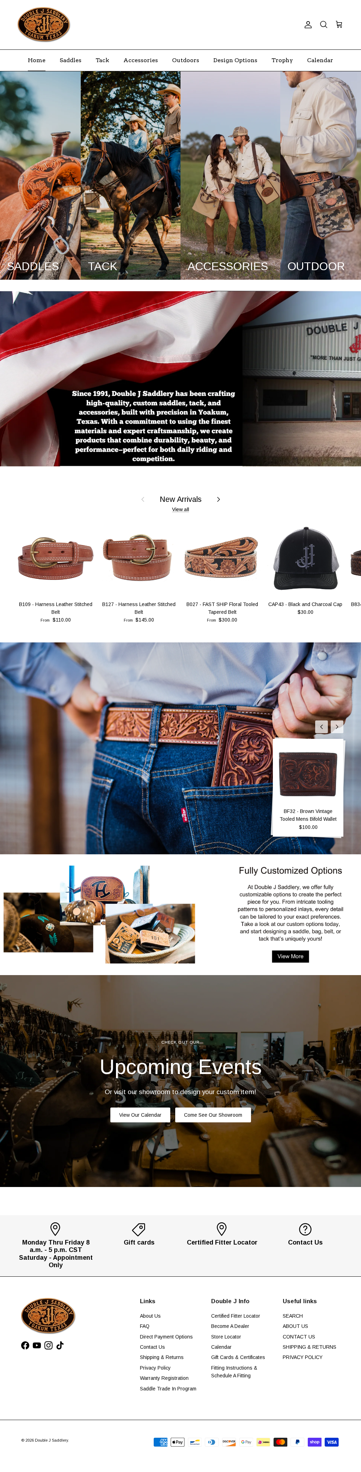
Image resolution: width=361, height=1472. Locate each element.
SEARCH (293, 1316)
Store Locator (226, 1337)
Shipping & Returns (162, 1357)
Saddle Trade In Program (168, 1388)
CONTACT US (299, 1337)
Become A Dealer (230, 1326)
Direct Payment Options (166, 1337)
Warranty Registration (164, 1378)
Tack (102, 60)
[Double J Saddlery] (44, 24)
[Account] (306, 24)
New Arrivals (181, 499)
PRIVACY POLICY (303, 1357)
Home (36, 60)
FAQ (144, 1326)
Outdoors (185, 60)
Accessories (140, 60)
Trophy (282, 60)
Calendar (320, 60)
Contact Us (152, 1347)
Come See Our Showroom (213, 1115)
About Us (150, 1316)
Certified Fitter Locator (235, 1316)
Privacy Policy (155, 1368)
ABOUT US (295, 1326)
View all (180, 509)
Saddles (70, 60)
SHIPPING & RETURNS (309, 1347)
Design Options (235, 60)
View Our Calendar (140, 1115)
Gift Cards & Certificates (238, 1357)
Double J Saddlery (51, 1440)
